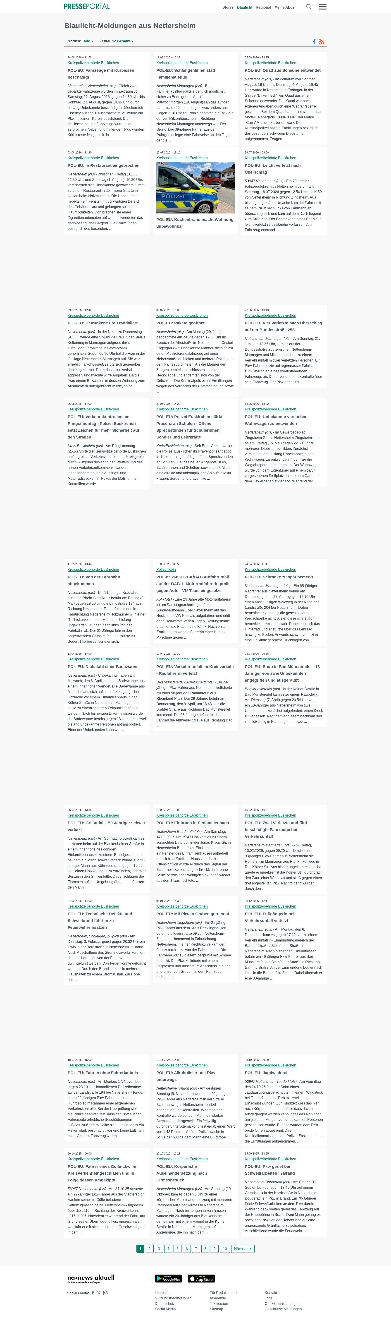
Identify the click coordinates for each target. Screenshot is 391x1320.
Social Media (165, 1309)
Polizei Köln (166, 569)
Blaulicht (244, 7)
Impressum (163, 1293)
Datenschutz (165, 1304)
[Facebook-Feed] (314, 42)
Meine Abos (284, 7)
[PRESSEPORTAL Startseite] (87, 7)
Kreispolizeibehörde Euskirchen (93, 63)
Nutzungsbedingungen (173, 1298)
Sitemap (216, 1309)
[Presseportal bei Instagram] (103, 1292)
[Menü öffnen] (323, 7)
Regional (263, 7)
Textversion (219, 1304)
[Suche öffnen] (309, 7)
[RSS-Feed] (321, 42)
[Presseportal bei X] (97, 1293)
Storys (228, 7)
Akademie (218, 1298)
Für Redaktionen (223, 1293)
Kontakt (271, 1293)
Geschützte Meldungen (283, 1309)
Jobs (268, 1298)
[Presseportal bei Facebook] (91, 1293)
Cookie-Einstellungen (282, 1304)
